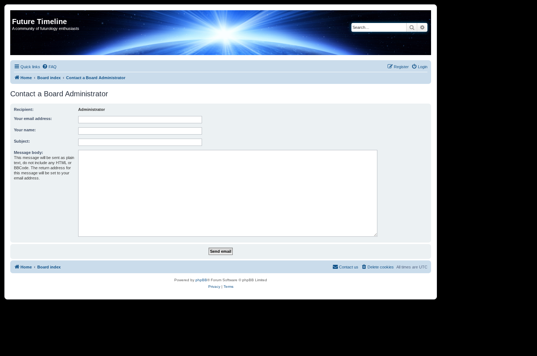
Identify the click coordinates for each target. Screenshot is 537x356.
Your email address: (33, 118)
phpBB (201, 280)
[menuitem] (49, 66)
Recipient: (24, 109)
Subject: (22, 141)
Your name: (25, 130)
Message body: (28, 152)
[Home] (16, 14)
